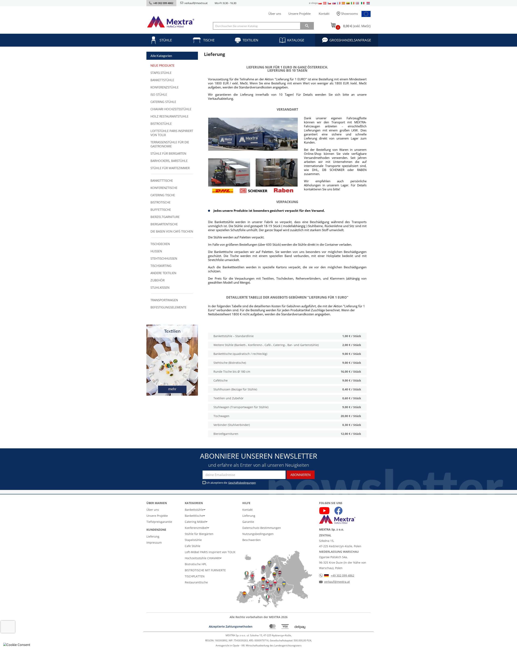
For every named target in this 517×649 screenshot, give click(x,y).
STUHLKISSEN (159, 287)
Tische (208, 40)
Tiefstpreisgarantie (159, 522)
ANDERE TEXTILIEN (163, 273)
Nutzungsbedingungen (258, 534)
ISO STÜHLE (158, 94)
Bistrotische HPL (196, 564)
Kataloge (295, 40)
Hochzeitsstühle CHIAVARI (202, 558)
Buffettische (160, 210)
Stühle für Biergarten (168, 153)
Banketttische (161, 180)
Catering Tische (162, 195)
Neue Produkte (162, 65)
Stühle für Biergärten (199, 534)
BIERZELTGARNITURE (165, 217)
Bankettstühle (162, 80)
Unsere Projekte (299, 14)
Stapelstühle (160, 73)
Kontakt (324, 14)
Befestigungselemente (168, 307)
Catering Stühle (163, 102)
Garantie (248, 522)
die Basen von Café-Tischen (171, 231)
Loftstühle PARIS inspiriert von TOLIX (171, 133)
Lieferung (152, 536)
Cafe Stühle (192, 546)
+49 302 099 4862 (342, 575)
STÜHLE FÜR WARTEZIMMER (170, 168)
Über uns (274, 14)
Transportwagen (164, 300)
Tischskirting (160, 266)
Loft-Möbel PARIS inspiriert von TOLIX (210, 552)
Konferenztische (163, 188)
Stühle (166, 40)
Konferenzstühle (164, 87)
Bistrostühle (161, 124)
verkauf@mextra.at (196, 3)
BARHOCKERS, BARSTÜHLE (169, 161)
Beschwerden (251, 540)
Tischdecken (160, 244)
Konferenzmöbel (196, 528)
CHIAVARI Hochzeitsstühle (170, 109)
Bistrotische (160, 202)
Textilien (250, 40)
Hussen (156, 251)
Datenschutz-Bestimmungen (261, 528)
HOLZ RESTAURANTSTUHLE (169, 116)
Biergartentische (164, 224)
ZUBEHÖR (157, 280)
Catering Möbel (195, 522)
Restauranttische (196, 582)
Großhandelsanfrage (350, 40)
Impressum (154, 542)
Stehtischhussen (163, 258)
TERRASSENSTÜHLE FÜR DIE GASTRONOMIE (169, 144)
